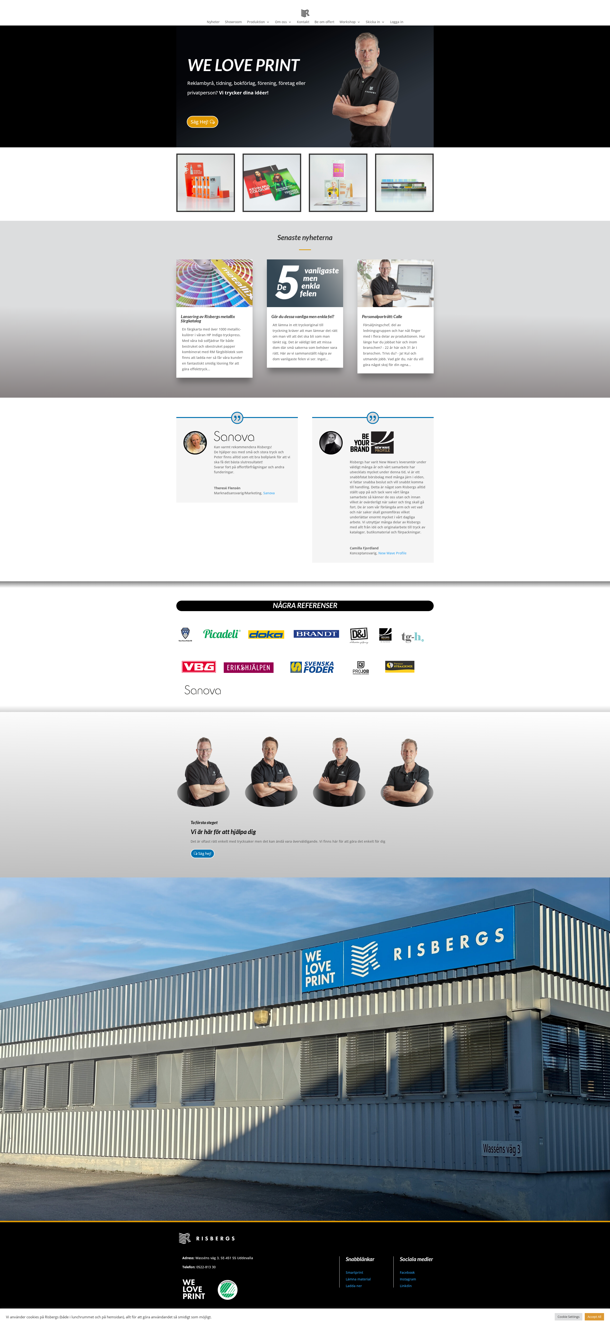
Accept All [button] (594, 1317)
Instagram (408, 1279)
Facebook (407, 1272)
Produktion (256, 22)
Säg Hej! (199, 122)
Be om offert (324, 22)
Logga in (396, 22)
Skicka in (373, 22)
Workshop (348, 22)
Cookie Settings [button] (569, 1317)
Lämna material (358, 1279)
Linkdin (406, 1286)
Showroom (233, 22)
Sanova (269, 493)
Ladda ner (354, 1286)
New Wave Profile (392, 553)
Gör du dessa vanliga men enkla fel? (302, 316)
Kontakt (303, 22)
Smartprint (354, 1272)
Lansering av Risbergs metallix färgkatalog (208, 318)
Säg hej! (204, 853)
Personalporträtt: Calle (382, 316)
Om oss (281, 22)
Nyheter (213, 22)
